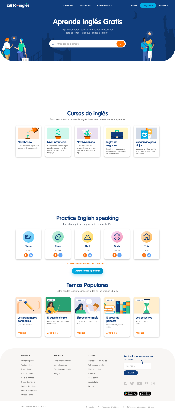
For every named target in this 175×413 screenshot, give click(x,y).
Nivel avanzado (27, 378)
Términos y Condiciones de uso (140, 407)
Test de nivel (26, 365)
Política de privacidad (110, 407)
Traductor (92, 373)
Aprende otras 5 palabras (87, 271)
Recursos (92, 356)
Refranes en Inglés (96, 365)
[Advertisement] (87, 82)
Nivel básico (26, 369)
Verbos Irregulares (29, 390)
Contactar (90, 407)
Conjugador (93, 378)
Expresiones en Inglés (97, 361)
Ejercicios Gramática (62, 361)
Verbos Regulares (28, 386)
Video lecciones (60, 365)
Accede (134, 5)
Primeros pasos (27, 361)
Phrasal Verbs (27, 395)
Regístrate (148, 5)
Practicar (58, 356)
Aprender (25, 356)
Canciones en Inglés (62, 369)
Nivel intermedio (28, 373)
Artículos (91, 386)
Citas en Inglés (94, 369)
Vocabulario (93, 382)
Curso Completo (28, 382)
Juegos (57, 373)
